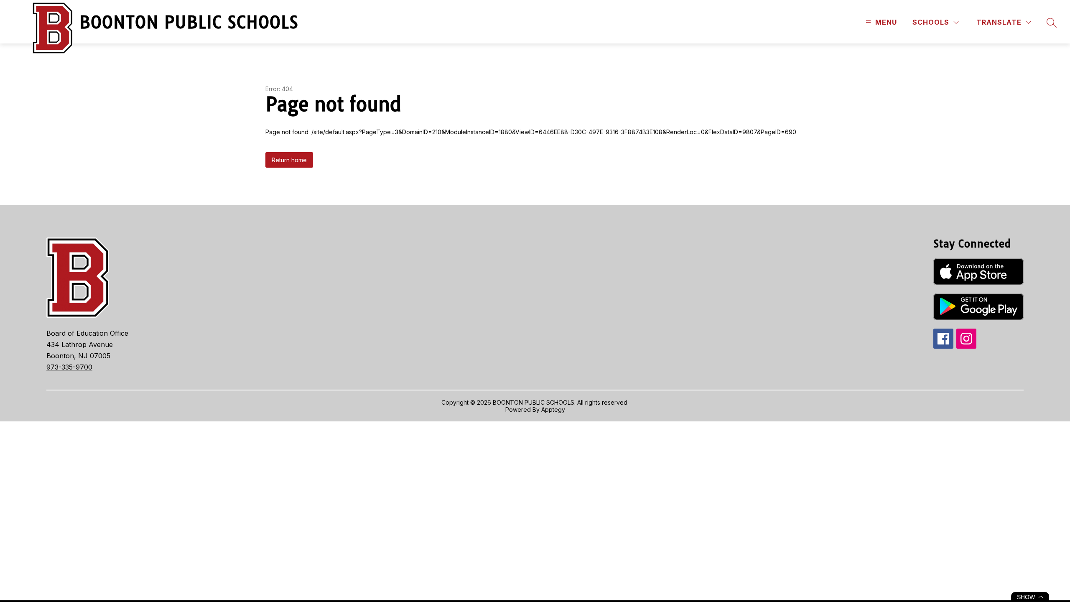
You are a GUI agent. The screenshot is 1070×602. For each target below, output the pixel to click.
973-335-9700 (69, 367)
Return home (289, 159)
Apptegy (553, 409)
